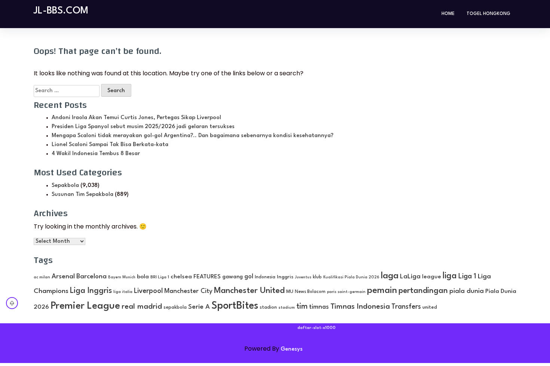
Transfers (406, 306)
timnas (319, 307)
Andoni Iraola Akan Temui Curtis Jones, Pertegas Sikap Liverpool (136, 118)
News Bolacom (310, 292)
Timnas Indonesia (360, 307)
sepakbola (175, 307)
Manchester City (188, 291)
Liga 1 (467, 276)
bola (143, 277)
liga (450, 276)
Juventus (303, 277)
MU (289, 291)
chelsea (181, 277)
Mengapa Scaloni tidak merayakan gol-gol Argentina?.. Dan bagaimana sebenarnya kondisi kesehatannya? (192, 136)
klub (317, 277)
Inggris (285, 277)
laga (389, 276)
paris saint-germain (346, 292)
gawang (232, 276)
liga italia (122, 292)
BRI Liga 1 (159, 277)
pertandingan (423, 291)
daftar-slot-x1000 (316, 328)
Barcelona (91, 276)
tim (302, 307)
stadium (286, 308)
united (429, 307)
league (431, 277)
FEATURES (207, 277)
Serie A (199, 307)
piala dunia (466, 291)
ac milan (42, 277)
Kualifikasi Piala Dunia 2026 (351, 277)
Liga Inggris (91, 291)
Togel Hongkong (488, 14)
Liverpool (148, 291)
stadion (268, 307)
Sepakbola (65, 185)
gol (248, 276)
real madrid (142, 307)
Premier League (85, 306)
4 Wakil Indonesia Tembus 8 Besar (96, 154)
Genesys (292, 349)
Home (448, 14)
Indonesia (265, 277)
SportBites (234, 306)
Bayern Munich (121, 277)
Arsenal (63, 276)
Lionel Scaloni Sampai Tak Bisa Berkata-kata (110, 145)
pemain (382, 290)
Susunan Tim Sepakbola (82, 194)
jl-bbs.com (61, 11)
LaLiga (410, 276)
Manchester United (249, 291)
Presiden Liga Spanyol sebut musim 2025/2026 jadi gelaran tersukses (143, 127)
